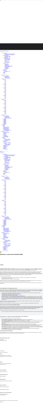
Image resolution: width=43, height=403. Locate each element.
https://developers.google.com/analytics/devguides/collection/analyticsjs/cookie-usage (13, 295)
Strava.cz (10, 43)
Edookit (2, 43)
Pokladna (13, 43)
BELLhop (5, 43)
